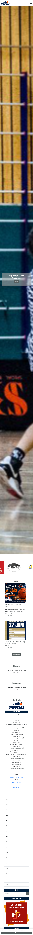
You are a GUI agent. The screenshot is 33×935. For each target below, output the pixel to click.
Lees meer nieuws (16, 654)
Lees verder (10, 616)
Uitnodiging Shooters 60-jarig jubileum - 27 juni (15, 643)
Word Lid (16, 282)
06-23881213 (16, 787)
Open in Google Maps (16, 728)
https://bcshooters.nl (16, 777)
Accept (16, 933)
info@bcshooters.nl (16, 782)
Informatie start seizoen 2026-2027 (13, 605)
